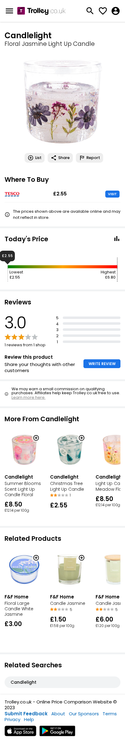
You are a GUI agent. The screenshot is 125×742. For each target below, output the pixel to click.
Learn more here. (29, 397)
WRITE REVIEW (102, 363)
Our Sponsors (84, 713)
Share (64, 158)
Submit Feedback (26, 713)
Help (29, 719)
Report (93, 158)
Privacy (12, 719)
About (58, 713)
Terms (110, 713)
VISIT (112, 193)
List (38, 158)
